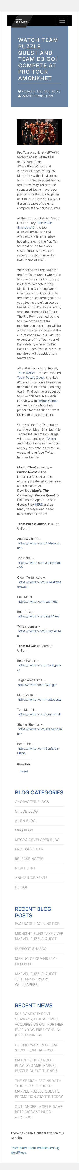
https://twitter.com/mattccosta (40, 699)
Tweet (23, 771)
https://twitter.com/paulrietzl (38, 601)
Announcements (31, 877)
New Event (25, 868)
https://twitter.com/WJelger (37, 685)
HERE (39, 504)
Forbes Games (48, 401)
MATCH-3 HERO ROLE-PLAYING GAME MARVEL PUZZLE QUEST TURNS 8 (36, 1065)
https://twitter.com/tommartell (39, 714)
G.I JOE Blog (26, 811)
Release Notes (29, 858)
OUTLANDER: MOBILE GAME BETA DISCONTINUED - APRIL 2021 (39, 1111)
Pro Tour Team (29, 849)
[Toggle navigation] (62, 20)
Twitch (51, 438)
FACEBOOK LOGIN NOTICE (37, 923)
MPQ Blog (24, 830)
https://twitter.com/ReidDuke (38, 616)
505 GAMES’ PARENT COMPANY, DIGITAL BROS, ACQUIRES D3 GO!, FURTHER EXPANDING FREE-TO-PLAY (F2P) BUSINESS (39, 1024)
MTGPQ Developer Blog (37, 839)
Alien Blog (25, 820)
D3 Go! (21, 887)
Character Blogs (32, 801)
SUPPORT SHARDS (30, 948)
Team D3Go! (26, 373)
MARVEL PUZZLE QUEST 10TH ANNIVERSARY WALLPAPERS (36, 979)
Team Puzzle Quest (31, 377)
